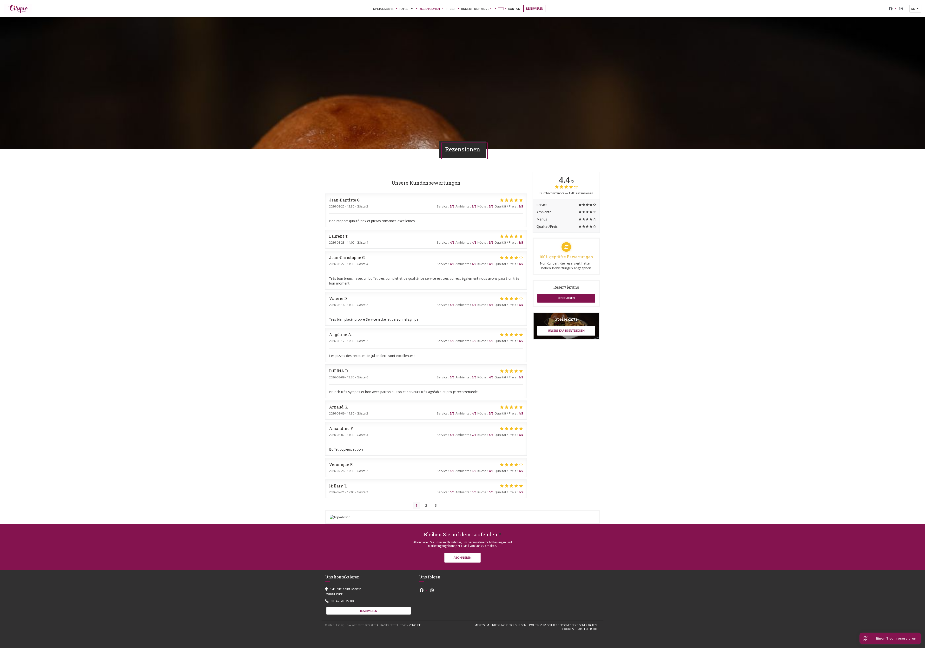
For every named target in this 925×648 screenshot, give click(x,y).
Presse (450, 9)
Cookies (569, 629)
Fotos (403, 9)
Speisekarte (383, 9)
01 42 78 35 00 (342, 601)
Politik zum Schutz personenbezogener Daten (564, 625)
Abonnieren (462, 558)
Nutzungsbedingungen (510, 625)
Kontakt (515, 9)
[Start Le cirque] (18, 8)
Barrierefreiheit (588, 629)
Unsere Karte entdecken (566, 331)
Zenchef (415, 625)
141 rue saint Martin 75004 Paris (343, 591)
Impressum (483, 625)
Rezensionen (429, 9)
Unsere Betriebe (475, 9)
